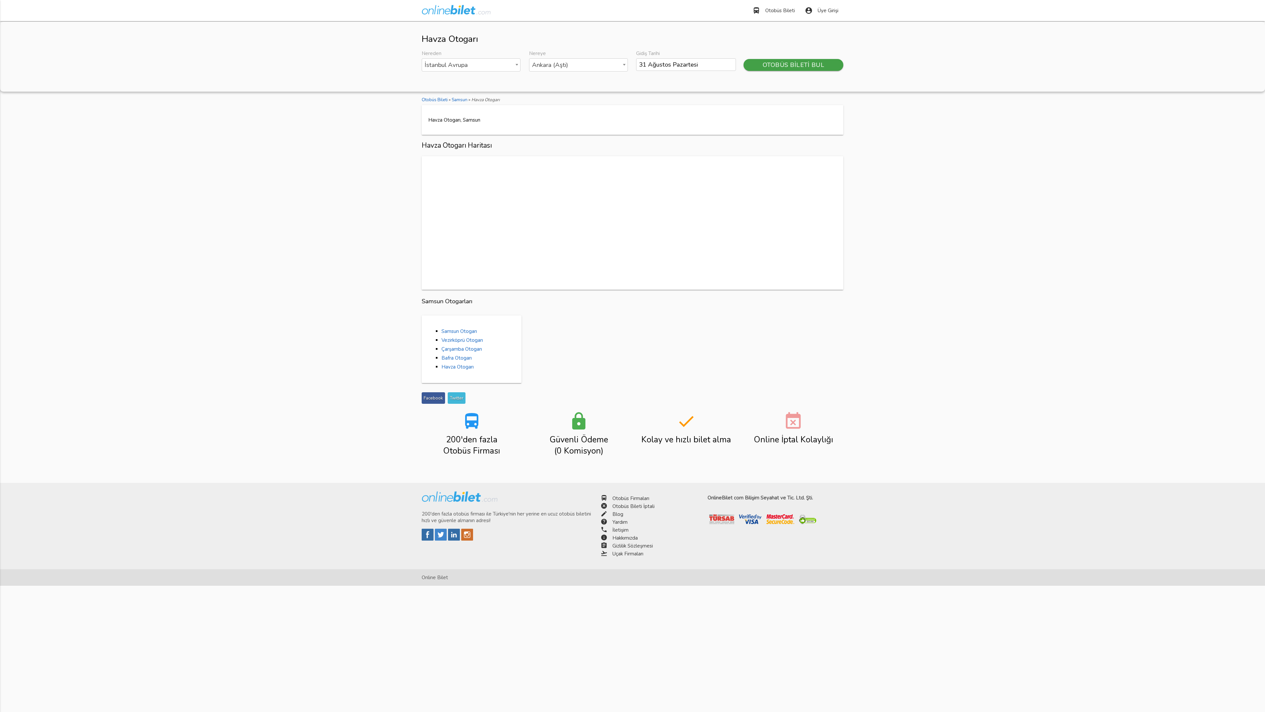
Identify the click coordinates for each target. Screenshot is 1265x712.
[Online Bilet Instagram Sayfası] (467, 539)
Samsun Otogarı (459, 331)
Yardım (620, 522)
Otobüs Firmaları (630, 498)
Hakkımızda (625, 538)
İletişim (620, 530)
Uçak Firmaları (627, 553)
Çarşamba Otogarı (461, 349)
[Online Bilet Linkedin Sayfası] (454, 539)
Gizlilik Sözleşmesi (632, 546)
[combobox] (471, 65)
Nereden (431, 53)
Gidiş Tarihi (648, 53)
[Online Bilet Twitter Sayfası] (441, 539)
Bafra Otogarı (456, 358)
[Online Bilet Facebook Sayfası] (428, 539)
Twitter (457, 398)
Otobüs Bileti (773, 11)
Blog (617, 514)
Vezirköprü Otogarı (462, 340)
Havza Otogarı (457, 367)
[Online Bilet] (456, 12)
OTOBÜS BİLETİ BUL (794, 65)
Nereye (537, 53)
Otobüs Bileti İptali (633, 506)
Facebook (433, 398)
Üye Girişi (821, 11)
